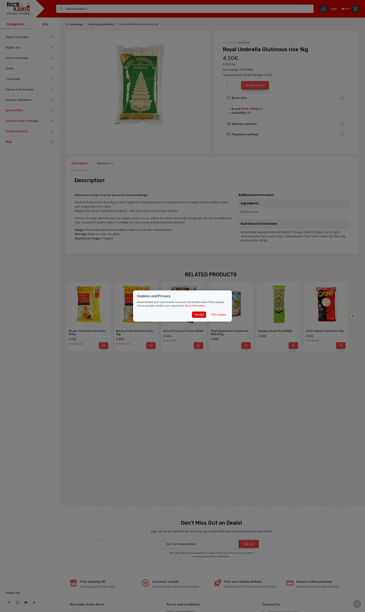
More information (195, 305)
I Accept (199, 314)
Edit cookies (218, 314)
